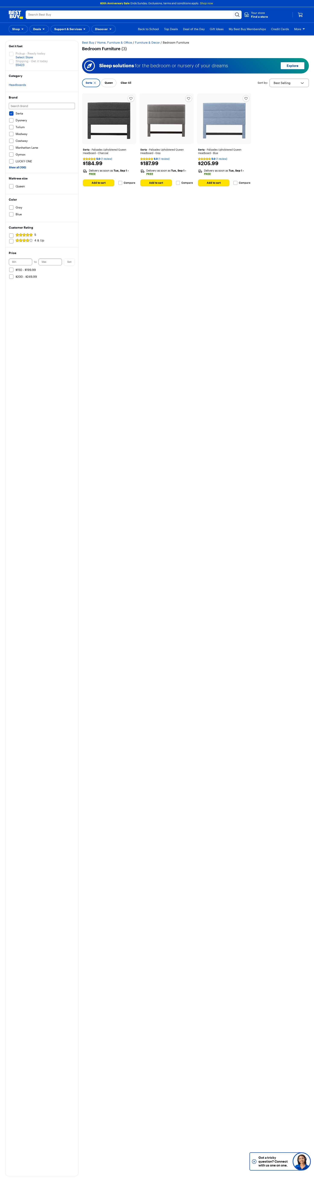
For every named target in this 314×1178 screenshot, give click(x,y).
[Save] (131, 98)
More (297, 29)
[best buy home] (16, 14)
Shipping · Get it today (32, 61)
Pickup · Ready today (30, 53)
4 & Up (39, 240)
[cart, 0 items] (300, 14)
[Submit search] (237, 14)
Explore (292, 66)
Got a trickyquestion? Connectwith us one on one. (273, 1161)
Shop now (206, 3)
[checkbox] (91, 83)
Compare (129, 182)
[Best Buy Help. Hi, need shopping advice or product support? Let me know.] (302, 1161)
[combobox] (289, 83)
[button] (256, 15)
